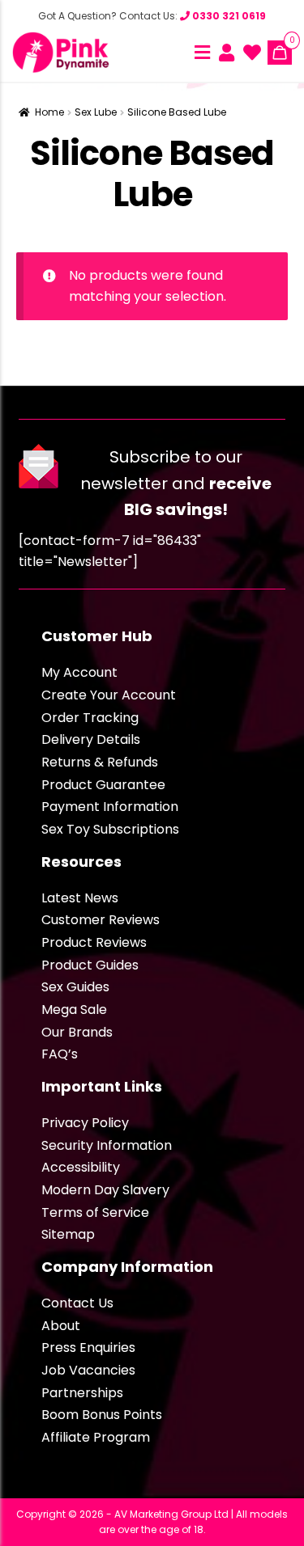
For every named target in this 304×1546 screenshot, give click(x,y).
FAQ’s (59, 1054)
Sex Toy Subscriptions (110, 829)
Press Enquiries (88, 1347)
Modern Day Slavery (105, 1190)
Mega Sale (74, 1009)
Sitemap (68, 1234)
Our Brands (77, 1032)
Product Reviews (94, 942)
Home (49, 112)
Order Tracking (90, 717)
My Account (79, 672)
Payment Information (109, 806)
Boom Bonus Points (101, 1414)
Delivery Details (90, 739)
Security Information (106, 1145)
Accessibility (80, 1167)
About (60, 1325)
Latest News (79, 898)
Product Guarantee (103, 784)
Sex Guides (75, 987)
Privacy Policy (85, 1122)
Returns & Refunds (99, 762)
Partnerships (82, 1392)
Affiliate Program (95, 1437)
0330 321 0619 (228, 16)
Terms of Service (95, 1212)
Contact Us (77, 1303)
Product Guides (90, 965)
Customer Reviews (100, 919)
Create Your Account (108, 695)
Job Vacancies (88, 1370)
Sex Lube (96, 112)
